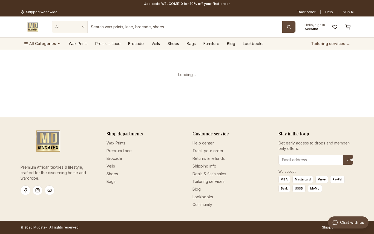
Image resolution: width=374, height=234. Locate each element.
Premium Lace (107, 43)
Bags (191, 43)
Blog (231, 43)
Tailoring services (208, 181)
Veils (155, 43)
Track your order (207, 150)
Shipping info (204, 166)
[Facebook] (25, 190)
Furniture (211, 43)
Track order (306, 12)
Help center (203, 143)
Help (329, 12)
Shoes (173, 43)
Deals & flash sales (209, 173)
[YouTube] (49, 190)
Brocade (136, 43)
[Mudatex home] (33, 27)
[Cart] (348, 26)
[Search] (288, 27)
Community (202, 204)
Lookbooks (253, 43)
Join (351, 159)
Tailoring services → (330, 43)
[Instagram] (37, 190)
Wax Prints (78, 43)
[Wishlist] (334, 26)
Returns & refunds (208, 158)
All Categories (42, 43)
